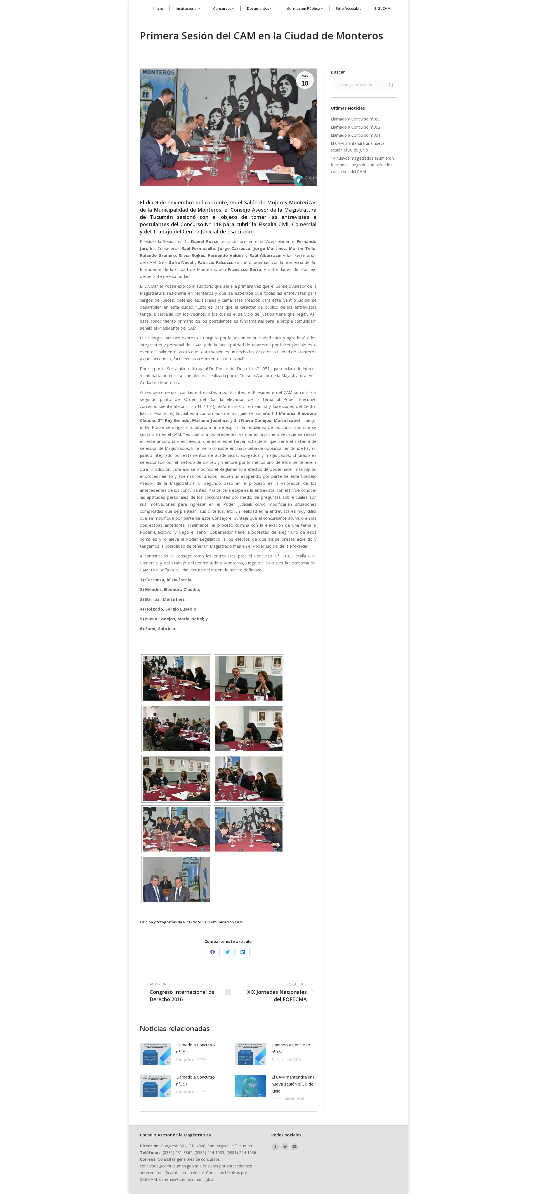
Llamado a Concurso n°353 (195, 1048)
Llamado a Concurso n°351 (195, 1080)
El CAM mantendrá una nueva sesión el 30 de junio (293, 1084)
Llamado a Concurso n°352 (291, 1048)
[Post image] (155, 1054)
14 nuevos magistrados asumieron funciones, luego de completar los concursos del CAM (362, 164)
